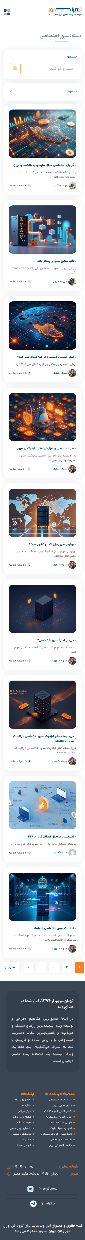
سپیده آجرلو (61, 853)
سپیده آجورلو (60, 281)
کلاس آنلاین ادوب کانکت (58, 1111)
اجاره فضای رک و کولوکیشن (56, 1134)
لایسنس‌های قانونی (61, 1140)
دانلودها (26, 1105)
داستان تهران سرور (20, 1128)
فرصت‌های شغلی (21, 1134)
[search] (15, 68)
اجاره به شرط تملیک (61, 1128)
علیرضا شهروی (60, 373)
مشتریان (26, 1140)
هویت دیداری (23, 1123)
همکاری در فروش (21, 1117)
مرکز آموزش (24, 1111)
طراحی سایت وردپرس (60, 1123)
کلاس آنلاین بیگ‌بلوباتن (59, 1117)
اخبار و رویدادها (22, 1100)
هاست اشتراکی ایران (60, 1145)
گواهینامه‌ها (24, 1145)
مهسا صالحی (61, 185)
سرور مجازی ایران (62, 1105)
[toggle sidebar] (6, 12)
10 (28, 967)
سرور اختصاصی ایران (60, 1100)
